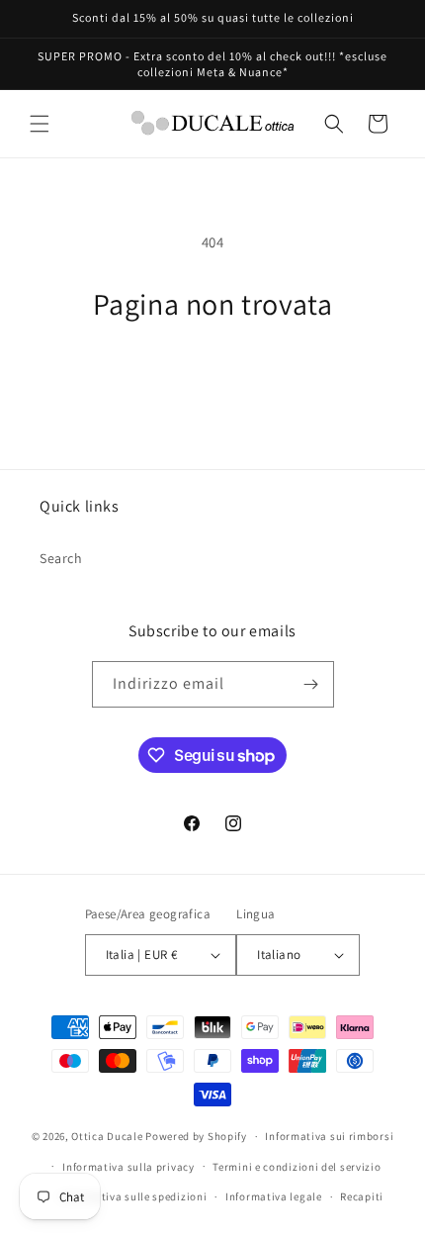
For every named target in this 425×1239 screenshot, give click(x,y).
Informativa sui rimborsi (329, 1136)
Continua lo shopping (212, 375)
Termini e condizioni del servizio (296, 1167)
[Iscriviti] (311, 684)
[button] (39, 123)
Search (61, 558)
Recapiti (361, 1196)
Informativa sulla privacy (128, 1167)
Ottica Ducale (106, 1136)
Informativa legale (273, 1196)
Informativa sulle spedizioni (134, 1196)
